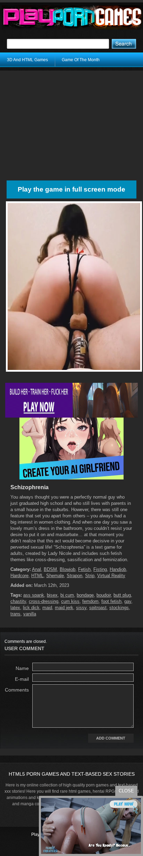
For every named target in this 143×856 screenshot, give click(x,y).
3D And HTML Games (27, 59)
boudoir (103, 595)
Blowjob (67, 569)
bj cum (67, 595)
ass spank (33, 595)
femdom (90, 601)
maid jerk (64, 607)
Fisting (100, 569)
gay (127, 601)
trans (15, 613)
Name (22, 668)
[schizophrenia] (74, 371)
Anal (36, 569)
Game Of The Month (81, 59)
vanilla (29, 613)
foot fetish (111, 601)
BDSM (50, 569)
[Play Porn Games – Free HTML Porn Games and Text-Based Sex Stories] (72, 17)
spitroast (98, 607)
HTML (37, 575)
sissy (81, 607)
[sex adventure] (71, 478)
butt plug (122, 595)
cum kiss (70, 601)
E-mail (22, 679)
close (126, 790)
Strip (89, 575)
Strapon (74, 575)
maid (47, 607)
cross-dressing (43, 601)
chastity (18, 601)
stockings (119, 607)
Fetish (84, 569)
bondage (85, 595)
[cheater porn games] (71, 416)
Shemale (55, 575)
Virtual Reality (111, 575)
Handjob (118, 569)
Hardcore (19, 575)
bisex (52, 595)
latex (15, 607)
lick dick (31, 607)
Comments (17, 690)
